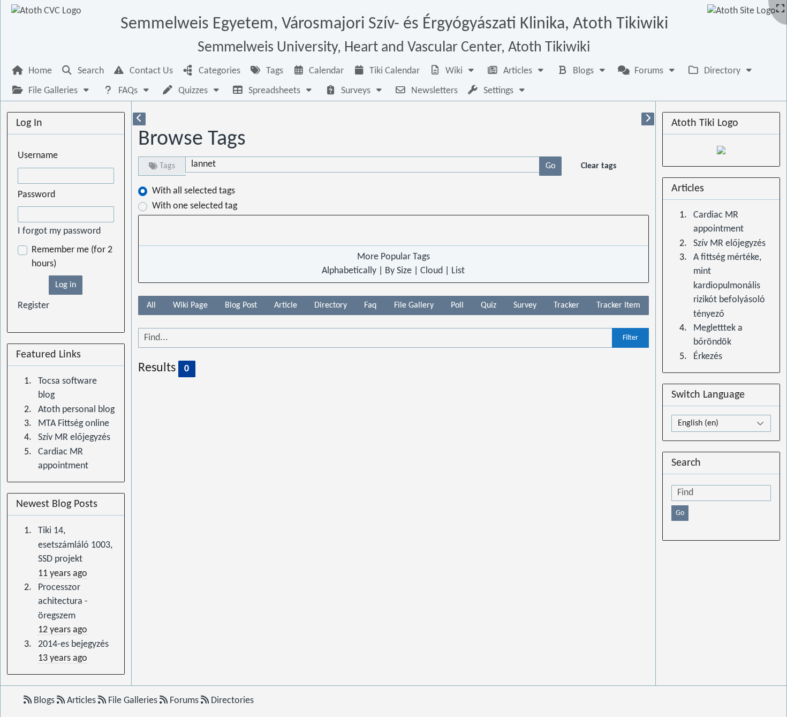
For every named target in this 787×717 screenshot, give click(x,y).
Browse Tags (192, 139)
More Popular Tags (393, 257)
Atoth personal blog (76, 409)
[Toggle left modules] (139, 119)
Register (33, 305)
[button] (453, 71)
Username (38, 155)
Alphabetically (349, 270)
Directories (231, 700)
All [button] (151, 305)
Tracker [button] (566, 305)
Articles (81, 700)
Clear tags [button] (598, 166)
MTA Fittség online (73, 423)
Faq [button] (370, 305)
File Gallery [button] (414, 305)
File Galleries (133, 700)
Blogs (44, 700)
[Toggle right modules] (647, 119)
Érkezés (707, 356)
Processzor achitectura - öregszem (63, 602)
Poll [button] (457, 305)
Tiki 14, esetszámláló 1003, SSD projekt (75, 545)
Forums (184, 700)
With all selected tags (193, 191)
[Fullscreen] (780, 9)
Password (36, 194)
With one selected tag (194, 206)
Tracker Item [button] (618, 305)
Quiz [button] (488, 305)
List (458, 270)
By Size (398, 270)
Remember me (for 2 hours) (72, 256)
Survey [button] (524, 305)
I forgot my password (59, 231)
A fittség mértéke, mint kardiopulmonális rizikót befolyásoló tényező (729, 286)
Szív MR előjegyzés (74, 437)
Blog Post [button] (241, 305)
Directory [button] (330, 305)
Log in (65, 285)
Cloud (431, 270)
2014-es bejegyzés (73, 644)
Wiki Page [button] (190, 305)
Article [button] (285, 305)
